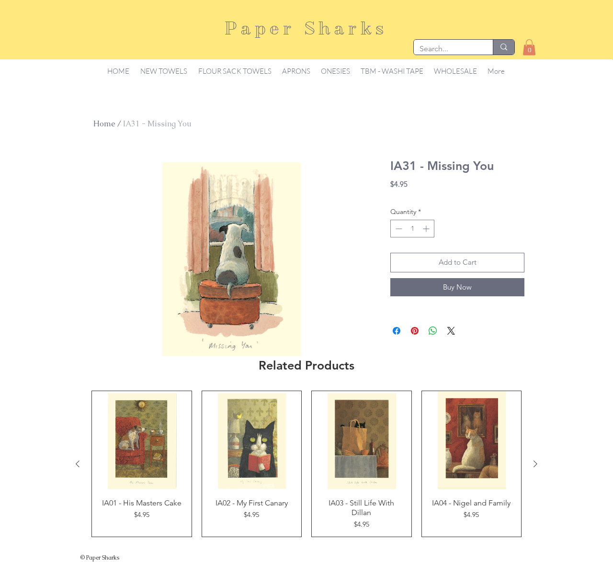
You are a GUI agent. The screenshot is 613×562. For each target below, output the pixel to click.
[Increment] (427, 228)
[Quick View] (142, 441)
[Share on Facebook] (396, 331)
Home (104, 124)
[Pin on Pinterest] (414, 331)
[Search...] (503, 47)
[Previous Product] (77, 464)
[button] (529, 47)
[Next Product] (535, 464)
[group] (306, 464)
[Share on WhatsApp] (433, 331)
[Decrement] (398, 228)
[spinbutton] (412, 228)
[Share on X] (451, 331)
